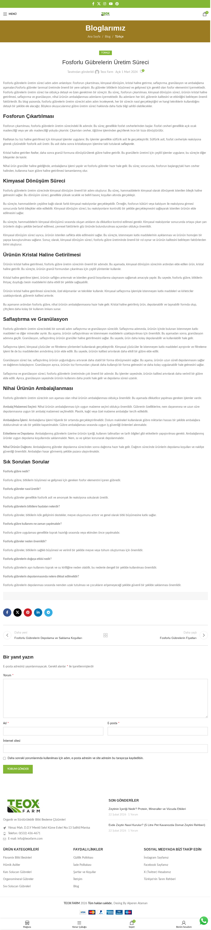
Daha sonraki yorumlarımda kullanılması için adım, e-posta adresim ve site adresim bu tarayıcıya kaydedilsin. (75, 758)
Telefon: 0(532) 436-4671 (24, 833)
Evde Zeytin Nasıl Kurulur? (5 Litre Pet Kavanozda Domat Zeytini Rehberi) (157, 825)
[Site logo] (105, 14)
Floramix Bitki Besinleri (17, 857)
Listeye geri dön (105, 635)
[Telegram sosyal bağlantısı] (48, 612)
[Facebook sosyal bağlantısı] (93, 4)
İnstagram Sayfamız (156, 857)
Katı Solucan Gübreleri (17, 872)
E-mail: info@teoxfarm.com (25, 838)
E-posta (114, 723)
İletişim (77, 879)
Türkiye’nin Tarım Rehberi (160, 879)
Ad (6, 723)
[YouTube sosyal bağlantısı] (111, 4)
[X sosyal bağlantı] (99, 4)
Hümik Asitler (11, 865)
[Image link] (23, 805)
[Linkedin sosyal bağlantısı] (38, 612)
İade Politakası (82, 865)
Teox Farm (106, 72)
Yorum (8, 675)
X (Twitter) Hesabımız (157, 872)
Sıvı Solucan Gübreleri (17, 886)
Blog (107, 36)
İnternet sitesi (11, 740)
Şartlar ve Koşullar (84, 872)
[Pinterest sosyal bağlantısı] (117, 4)
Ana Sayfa (94, 36)
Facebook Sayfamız (156, 865)
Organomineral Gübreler (18, 879)
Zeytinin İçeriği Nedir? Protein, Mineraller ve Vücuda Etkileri (147, 808)
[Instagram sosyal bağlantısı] (105, 4)
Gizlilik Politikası (83, 857)
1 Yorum (133, 814)
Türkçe (119, 36)
